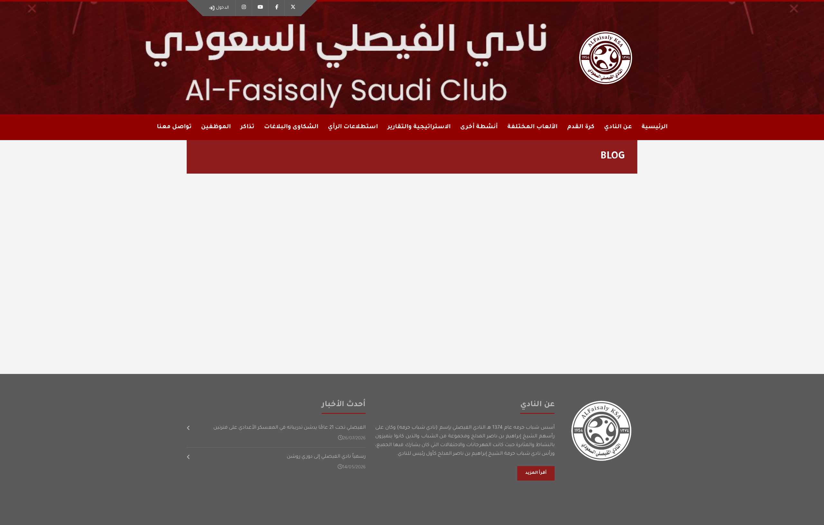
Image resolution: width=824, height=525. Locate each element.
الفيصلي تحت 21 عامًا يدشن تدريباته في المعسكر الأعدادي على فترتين (289, 428)
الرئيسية (654, 127)
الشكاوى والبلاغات (291, 127)
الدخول (222, 7)
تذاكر (247, 127)
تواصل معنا (174, 127)
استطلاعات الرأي (353, 127)
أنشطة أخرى (479, 127)
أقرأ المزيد (536, 473)
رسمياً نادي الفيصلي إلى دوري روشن (326, 457)
